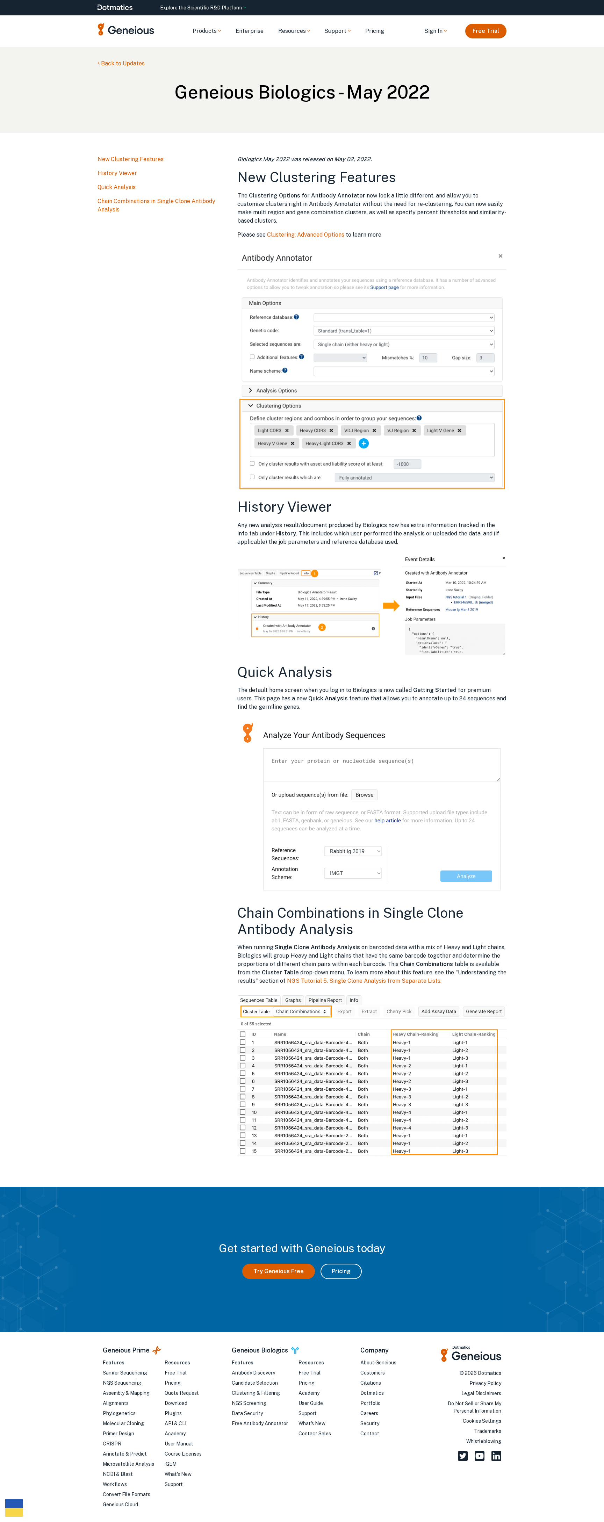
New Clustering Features (131, 159)
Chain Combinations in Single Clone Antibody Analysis (156, 205)
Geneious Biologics (260, 1350)
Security (369, 1423)
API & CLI (175, 1423)
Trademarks (487, 1431)
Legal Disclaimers (481, 1393)
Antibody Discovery (253, 1373)
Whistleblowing (483, 1441)
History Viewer (117, 173)
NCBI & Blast (118, 1474)
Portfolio (370, 1403)
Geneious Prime (126, 1350)
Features (113, 1362)
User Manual (179, 1444)
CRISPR (112, 1444)
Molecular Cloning (123, 1423)
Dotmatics (372, 1393)
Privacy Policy (485, 1383)
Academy (175, 1433)
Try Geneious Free (278, 1271)
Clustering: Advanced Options (305, 234)
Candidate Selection (255, 1383)
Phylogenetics (119, 1413)
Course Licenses (183, 1454)
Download (176, 1403)
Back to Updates (122, 63)
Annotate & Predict (125, 1454)
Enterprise (250, 31)
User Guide (311, 1403)
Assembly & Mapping (126, 1393)
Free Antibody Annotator (260, 1423)
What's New (178, 1474)
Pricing (374, 31)
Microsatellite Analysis (128, 1464)
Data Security (247, 1413)
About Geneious (378, 1362)
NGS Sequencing (122, 1383)
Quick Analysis (117, 187)
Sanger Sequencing (125, 1373)
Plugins (173, 1413)
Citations (370, 1383)
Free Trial (486, 31)
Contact (369, 1433)
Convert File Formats (126, 1494)
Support (174, 1484)
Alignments (116, 1403)
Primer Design (118, 1433)
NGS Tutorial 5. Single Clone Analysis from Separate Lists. (364, 981)
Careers (369, 1413)
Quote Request (182, 1393)
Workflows (115, 1484)
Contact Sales (315, 1433)
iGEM (171, 1464)
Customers (372, 1373)
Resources (177, 1362)
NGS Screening (249, 1403)
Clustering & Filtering (256, 1393)
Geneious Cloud (120, 1504)
